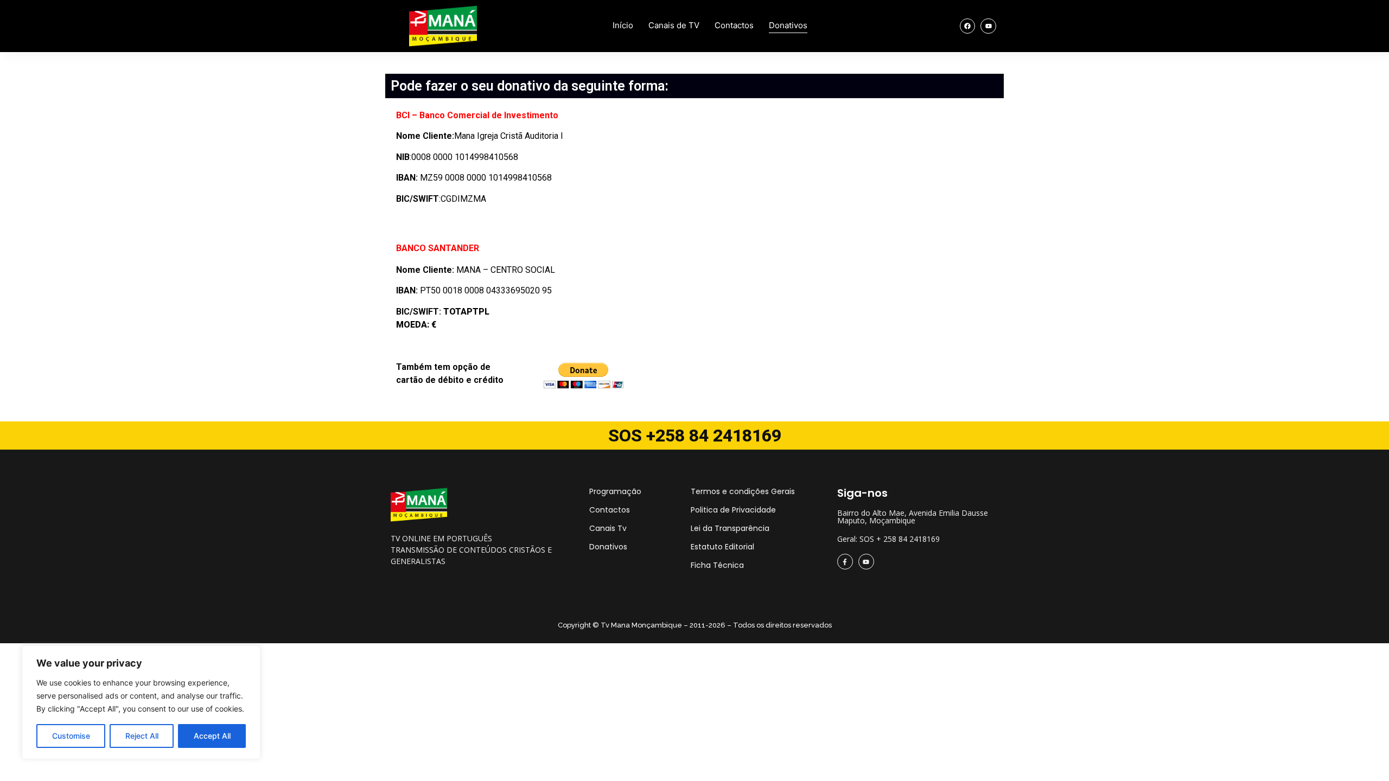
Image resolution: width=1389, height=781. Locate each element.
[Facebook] (968, 26)
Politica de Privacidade (733, 509)
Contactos (734, 25)
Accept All (212, 735)
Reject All (141, 735)
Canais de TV (673, 25)
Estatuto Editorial (722, 546)
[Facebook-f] (845, 561)
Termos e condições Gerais (743, 491)
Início (623, 25)
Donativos (788, 25)
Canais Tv (608, 528)
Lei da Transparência (730, 528)
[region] (141, 702)
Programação (615, 491)
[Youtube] (988, 26)
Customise (71, 735)
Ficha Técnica (717, 565)
